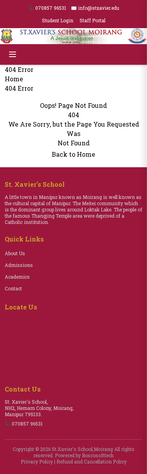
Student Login (57, 20)
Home (14, 79)
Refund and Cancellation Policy (91, 461)
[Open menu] (12, 54)
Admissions (19, 265)
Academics (17, 277)
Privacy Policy (37, 461)
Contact (13, 288)
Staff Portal (92, 20)
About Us (15, 253)
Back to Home (73, 154)
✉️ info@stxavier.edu (95, 8)
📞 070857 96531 (47, 8)
